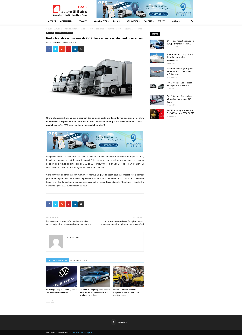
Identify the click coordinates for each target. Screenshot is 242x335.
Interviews (132, 21)
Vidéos (161, 21)
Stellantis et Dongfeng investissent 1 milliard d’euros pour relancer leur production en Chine (95, 292)
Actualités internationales (75, 29)
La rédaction (54, 42)
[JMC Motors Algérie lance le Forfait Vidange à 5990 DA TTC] (157, 114)
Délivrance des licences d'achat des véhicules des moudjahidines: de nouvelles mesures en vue (68, 223)
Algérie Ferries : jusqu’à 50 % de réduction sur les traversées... (180, 57)
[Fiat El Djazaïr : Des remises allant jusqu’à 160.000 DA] (157, 86)
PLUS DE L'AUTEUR (78, 260)
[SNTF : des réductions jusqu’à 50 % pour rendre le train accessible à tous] (157, 44)
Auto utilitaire (73, 332)
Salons (148, 21)
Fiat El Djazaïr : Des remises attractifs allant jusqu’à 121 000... (179, 99)
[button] (192, 21)
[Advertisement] (173, 143)
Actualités (66, 21)
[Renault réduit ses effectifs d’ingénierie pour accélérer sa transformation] (128, 276)
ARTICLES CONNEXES (57, 260)
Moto (175, 21)
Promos (83, 21)
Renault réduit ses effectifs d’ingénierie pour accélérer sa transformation (126, 292)
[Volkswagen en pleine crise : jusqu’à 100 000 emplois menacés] (61, 276)
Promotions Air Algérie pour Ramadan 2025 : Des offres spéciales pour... (180, 71)
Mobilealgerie (86, 332)
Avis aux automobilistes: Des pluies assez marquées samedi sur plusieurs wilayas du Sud (122, 223)
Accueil (52, 21)
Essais (116, 21)
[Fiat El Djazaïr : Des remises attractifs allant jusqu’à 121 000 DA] (157, 100)
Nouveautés (100, 21)
